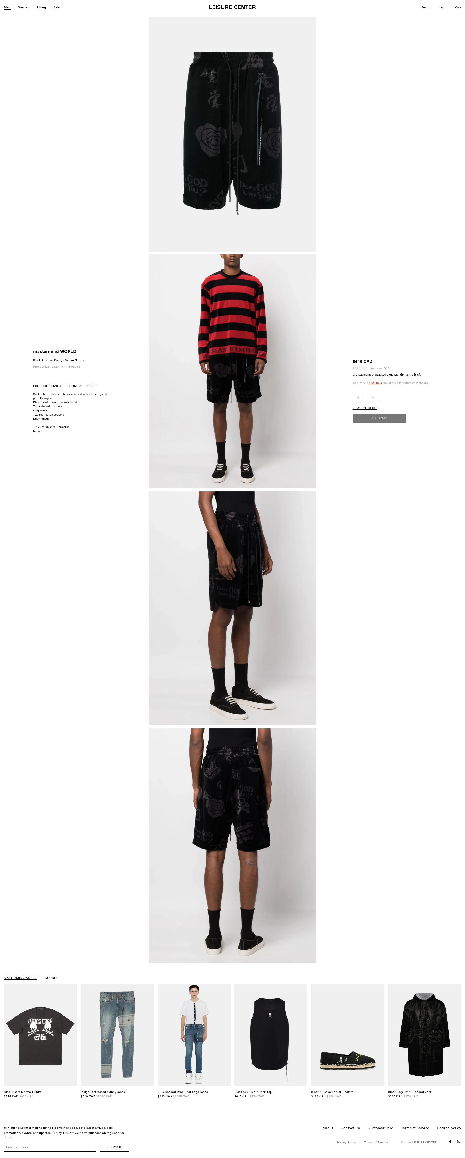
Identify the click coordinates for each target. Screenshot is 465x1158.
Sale (57, 7)
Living (41, 7)
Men (7, 7)
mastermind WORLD (54, 351)
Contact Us (350, 1127)
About (328, 1127)
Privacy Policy (346, 1142)
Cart (458, 7)
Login (443, 7)
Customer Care (380, 1127)
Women (24, 7)
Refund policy (449, 1127)
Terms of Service (415, 1127)
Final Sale (375, 383)
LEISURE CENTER (424, 1142)
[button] (391, 375)
